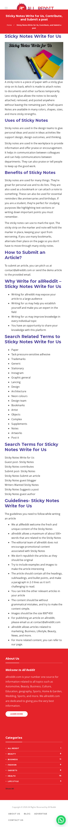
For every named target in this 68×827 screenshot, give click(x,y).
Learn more (16, 714)
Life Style (34, 781)
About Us (14, 813)
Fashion (34, 764)
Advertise (40, 813)
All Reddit (34, 748)
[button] (61, 820)
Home (9, 25)
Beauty (34, 753)
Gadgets (34, 770)
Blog (27, 813)
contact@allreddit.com (18, 270)
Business (34, 759)
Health (34, 776)
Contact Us (15, 820)
